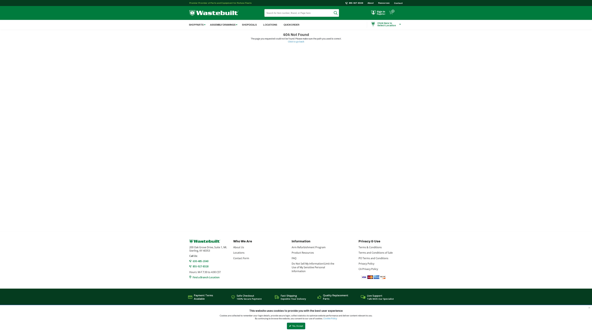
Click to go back (296, 42)
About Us (238, 247)
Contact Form (241, 258)
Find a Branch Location (206, 277)
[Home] (213, 13)
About (371, 3)
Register (381, 14)
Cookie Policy (330, 318)
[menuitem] (195, 25)
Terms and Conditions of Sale (376, 252)
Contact (398, 3)
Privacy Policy (366, 263)
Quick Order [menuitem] (291, 24)
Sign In (381, 11)
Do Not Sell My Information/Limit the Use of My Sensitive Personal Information (313, 267)
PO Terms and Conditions (373, 258)
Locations (239, 252)
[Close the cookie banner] (589, 307)
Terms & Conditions (370, 247)
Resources (384, 3)
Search (337, 13)
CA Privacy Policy (368, 269)
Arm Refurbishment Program (309, 247)
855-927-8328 (356, 3)
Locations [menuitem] (270, 24)
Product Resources (303, 252)
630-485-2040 (200, 261)
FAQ (294, 258)
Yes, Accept (297, 326)
